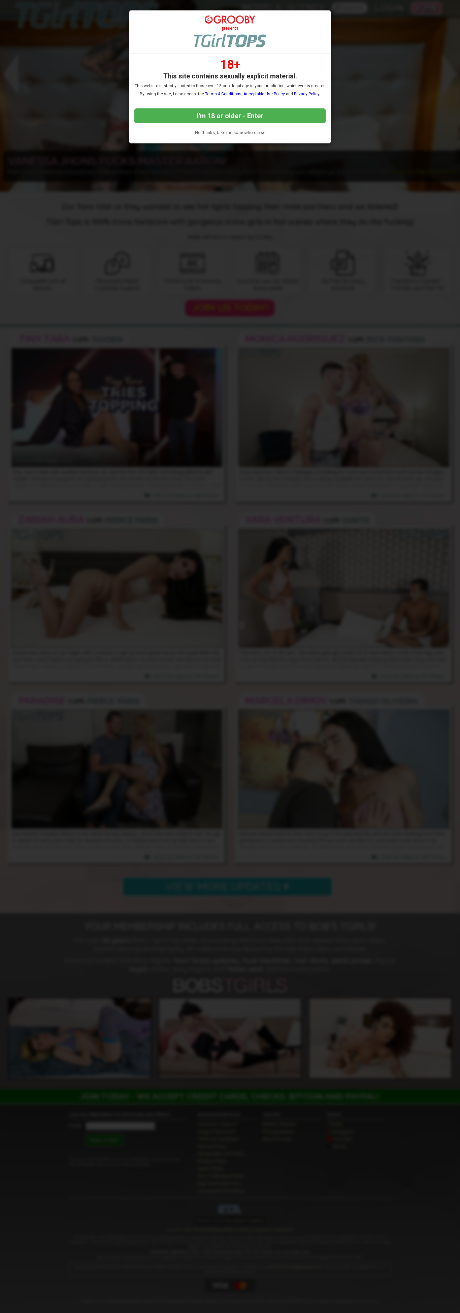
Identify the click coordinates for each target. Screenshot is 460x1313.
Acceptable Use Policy (264, 94)
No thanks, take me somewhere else (230, 132)
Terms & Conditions (223, 94)
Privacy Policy (306, 94)
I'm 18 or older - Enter (230, 116)
